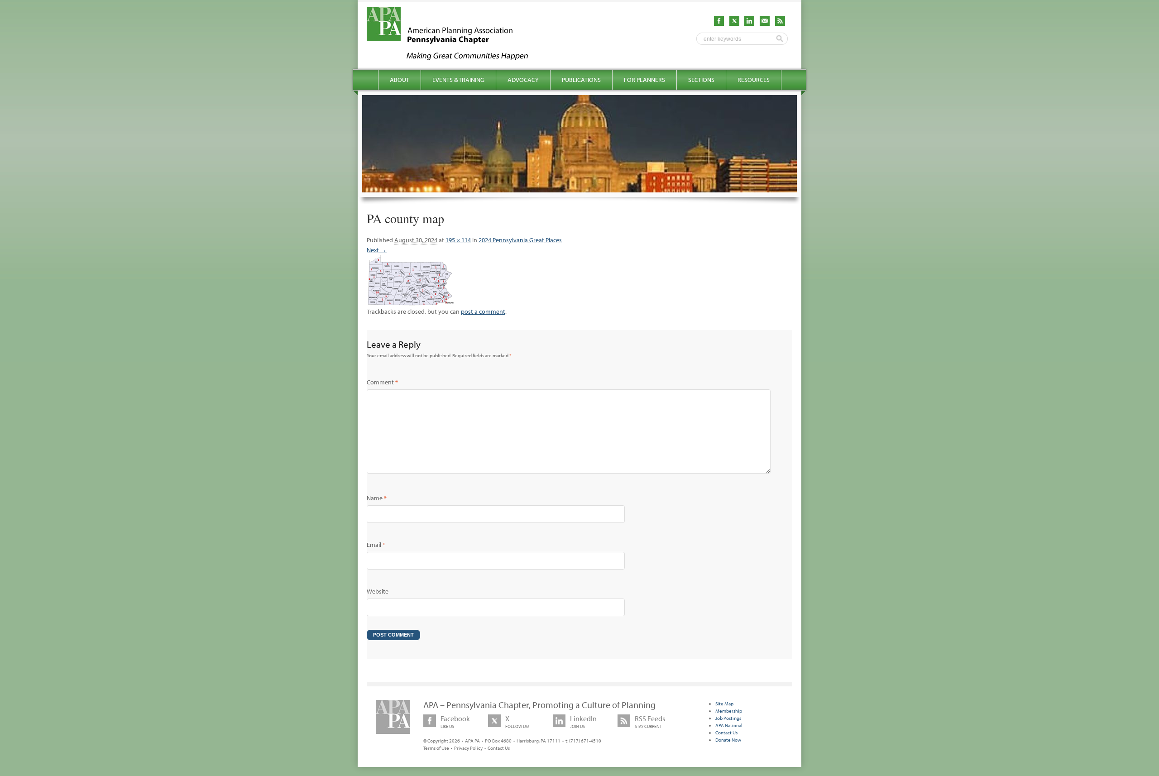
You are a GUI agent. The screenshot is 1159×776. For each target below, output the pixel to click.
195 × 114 (458, 240)
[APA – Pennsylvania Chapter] (455, 57)
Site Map (724, 703)
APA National (728, 725)
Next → (377, 250)
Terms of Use (436, 748)
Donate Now (728, 740)
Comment (382, 382)
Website (377, 591)
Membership (728, 711)
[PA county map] (411, 301)
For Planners (644, 80)
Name (377, 498)
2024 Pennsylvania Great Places (520, 240)
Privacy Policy (468, 748)
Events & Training (458, 80)
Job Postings (728, 718)
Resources (754, 80)
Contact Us (499, 748)
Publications (581, 80)
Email (376, 545)
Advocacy (523, 80)
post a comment (483, 311)
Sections (701, 80)
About (399, 80)
